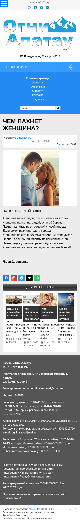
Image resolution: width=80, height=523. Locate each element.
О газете (37, 90)
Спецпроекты (24, 137)
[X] (29, 278)
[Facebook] (35, 7)
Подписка (37, 99)
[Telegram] (47, 7)
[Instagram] (29, 7)
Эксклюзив (38, 86)
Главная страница (37, 78)
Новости (37, 82)
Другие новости (40, 287)
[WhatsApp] (37, 278)
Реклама (37, 94)
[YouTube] (41, 7)
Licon (49, 518)
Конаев (34, 2)
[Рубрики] (4, 3)
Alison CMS (35, 509)
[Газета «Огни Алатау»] (40, 32)
